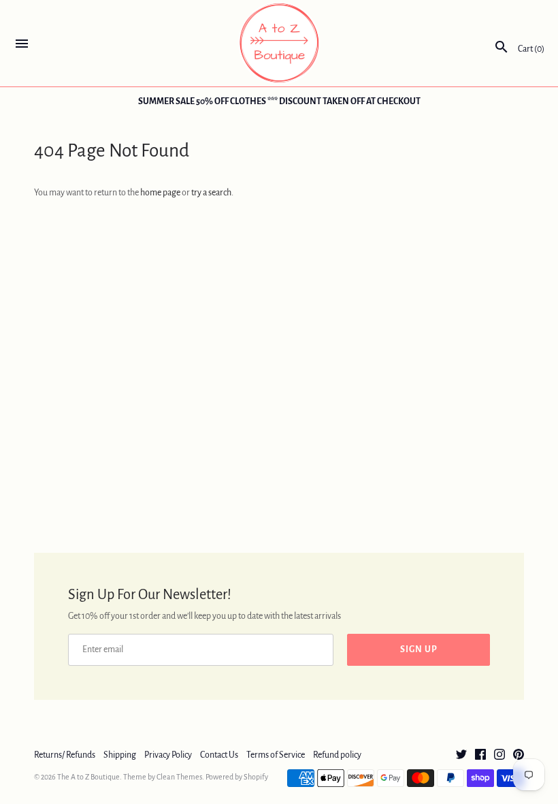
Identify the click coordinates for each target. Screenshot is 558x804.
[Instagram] (499, 755)
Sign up (419, 649)
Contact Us (219, 755)
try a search (211, 192)
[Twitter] (461, 755)
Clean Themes (179, 777)
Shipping (119, 755)
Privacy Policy (168, 755)
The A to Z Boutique (88, 777)
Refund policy (337, 755)
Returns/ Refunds (64, 755)
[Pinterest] (518, 755)
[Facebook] (480, 755)
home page (160, 192)
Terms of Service (275, 755)
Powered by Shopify (237, 777)
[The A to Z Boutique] (279, 43)
